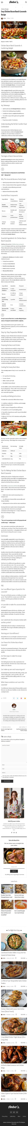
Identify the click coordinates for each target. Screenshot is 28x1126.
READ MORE (23, 958)
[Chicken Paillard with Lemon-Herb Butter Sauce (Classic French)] (14, 998)
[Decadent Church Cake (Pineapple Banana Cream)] (7, 888)
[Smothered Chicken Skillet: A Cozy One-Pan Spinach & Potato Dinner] (14, 942)
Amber (4, 18)
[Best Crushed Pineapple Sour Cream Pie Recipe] (21, 904)
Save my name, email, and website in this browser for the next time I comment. (15, 776)
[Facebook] (13, 698)
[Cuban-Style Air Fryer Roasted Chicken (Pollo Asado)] (14, 1083)
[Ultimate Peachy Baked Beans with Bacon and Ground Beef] (7, 904)
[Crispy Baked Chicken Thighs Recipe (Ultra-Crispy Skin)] (14, 1026)
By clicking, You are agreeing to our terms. (14, 874)
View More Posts (14, 711)
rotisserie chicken (13, 485)
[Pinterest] (21, 698)
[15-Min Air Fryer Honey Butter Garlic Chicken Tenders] (14, 970)
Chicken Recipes (5, 9)
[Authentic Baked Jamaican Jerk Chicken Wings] (14, 1054)
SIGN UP (14, 871)
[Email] (25, 698)
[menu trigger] (2, 2)
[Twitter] (17, 698)
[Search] (26, 2)
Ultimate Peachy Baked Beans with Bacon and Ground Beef (6, 913)
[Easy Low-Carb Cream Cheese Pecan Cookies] (21, 888)
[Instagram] (16, 832)
